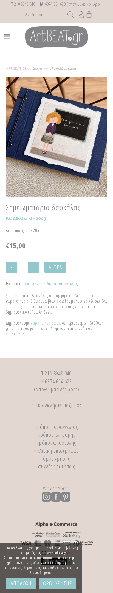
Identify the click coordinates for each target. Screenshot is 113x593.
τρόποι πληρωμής (56, 434)
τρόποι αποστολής (56, 442)
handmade (34, 283)
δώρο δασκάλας (62, 283)
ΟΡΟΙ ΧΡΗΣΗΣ (57, 583)
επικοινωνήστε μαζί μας (56, 405)
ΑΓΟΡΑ (55, 267)
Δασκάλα (68, 68)
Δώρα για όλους (46, 68)
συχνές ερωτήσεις (56, 466)
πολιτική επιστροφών (56, 450)
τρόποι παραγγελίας (56, 426)
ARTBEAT (14, 68)
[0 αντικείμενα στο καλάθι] (89, 13)
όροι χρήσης (56, 458)
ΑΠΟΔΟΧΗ (21, 583)
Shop (27, 68)
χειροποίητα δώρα (46, 323)
